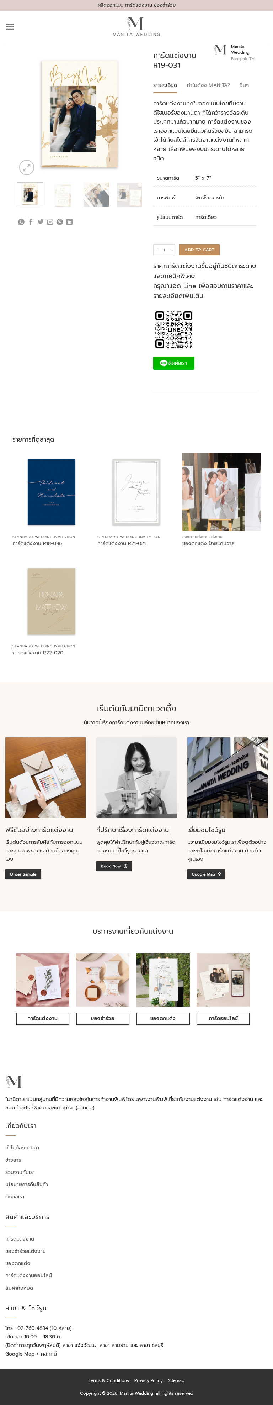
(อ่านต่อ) (85, 1108)
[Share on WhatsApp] (21, 222)
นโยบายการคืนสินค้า (26, 1184)
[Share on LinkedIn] (69, 222)
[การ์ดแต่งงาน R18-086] (51, 492)
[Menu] (10, 26)
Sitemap (176, 1380)
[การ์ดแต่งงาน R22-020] (51, 601)
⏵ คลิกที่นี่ (46, 1354)
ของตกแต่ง (17, 1263)
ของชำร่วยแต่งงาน (25, 1251)
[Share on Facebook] (31, 222)
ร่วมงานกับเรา (20, 1172)
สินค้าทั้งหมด (19, 1288)
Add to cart (199, 249)
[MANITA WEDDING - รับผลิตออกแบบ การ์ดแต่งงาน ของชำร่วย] (136, 26)
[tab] (165, 85)
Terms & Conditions (109, 1380)
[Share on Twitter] (40, 222)
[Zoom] (26, 167)
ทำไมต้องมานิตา (22, 1147)
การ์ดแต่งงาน (19, 1239)
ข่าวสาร (13, 1160)
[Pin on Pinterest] (60, 222)
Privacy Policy (148, 1380)
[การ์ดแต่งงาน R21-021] (136, 492)
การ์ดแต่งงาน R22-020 (37, 653)
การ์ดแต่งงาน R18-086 (37, 543)
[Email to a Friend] (50, 222)
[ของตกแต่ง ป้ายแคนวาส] (221, 492)
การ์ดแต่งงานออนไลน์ (28, 1275)
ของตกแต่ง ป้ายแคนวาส (208, 543)
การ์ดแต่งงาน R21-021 (121, 543)
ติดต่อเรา (14, 1197)
